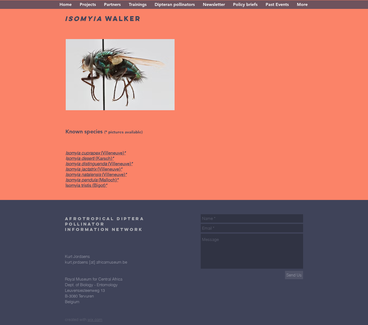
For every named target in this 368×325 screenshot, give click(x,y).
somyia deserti (81, 158)
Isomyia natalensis (83, 174)
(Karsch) (104, 158)
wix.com (95, 319)
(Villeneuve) (113, 174)
